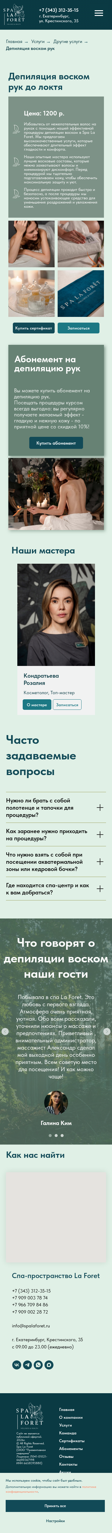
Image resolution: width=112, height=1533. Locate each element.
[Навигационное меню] (99, 13)
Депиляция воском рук (30, 48)
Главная (14, 41)
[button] (78, 328)
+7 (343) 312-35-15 (59, 10)
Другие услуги (67, 41)
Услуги (38, 41)
